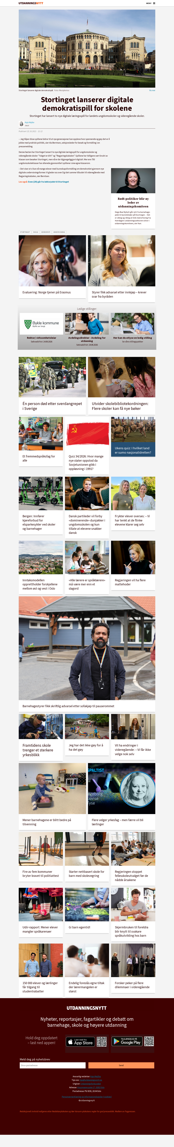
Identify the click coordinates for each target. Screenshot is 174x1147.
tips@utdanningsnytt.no (91, 1080)
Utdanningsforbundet (91, 1083)
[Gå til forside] (31, 3)
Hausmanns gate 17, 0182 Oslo (90, 1087)
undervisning (59, 232)
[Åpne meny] (154, 3)
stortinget (25, 232)
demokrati (45, 232)
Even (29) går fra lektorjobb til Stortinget (48, 181)
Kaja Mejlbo (95, 1076)
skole (35, 232)
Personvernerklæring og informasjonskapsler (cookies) (87, 1096)
